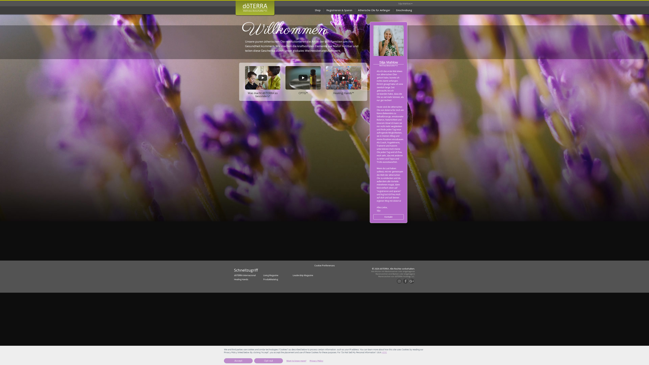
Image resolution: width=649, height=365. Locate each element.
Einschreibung (404, 10)
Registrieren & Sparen (339, 10)
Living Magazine (270, 275)
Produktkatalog (270, 279)
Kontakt (388, 216)
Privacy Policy (316, 361)
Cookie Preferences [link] (324, 265)
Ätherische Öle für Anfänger (374, 10)
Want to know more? (296, 361)
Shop (318, 10)
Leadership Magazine (303, 275)
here (384, 352)
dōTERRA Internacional (245, 275)
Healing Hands (241, 279)
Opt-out (268, 360)
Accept (238, 360)
